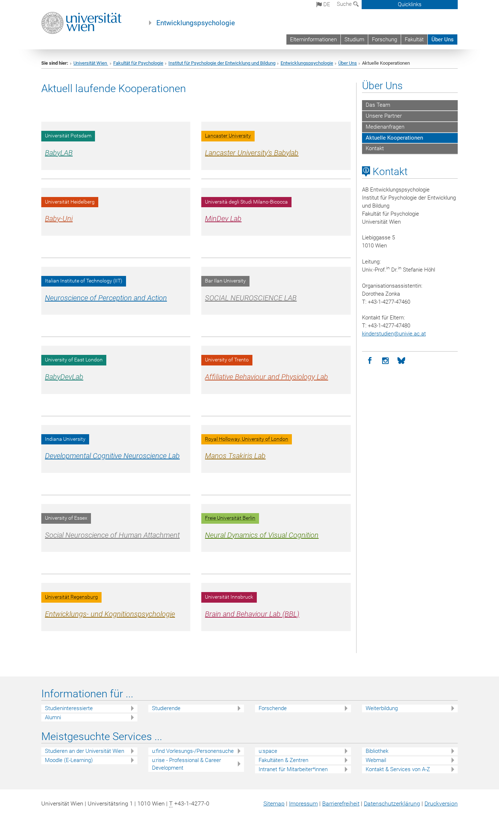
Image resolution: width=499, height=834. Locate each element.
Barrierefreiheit (340, 803)
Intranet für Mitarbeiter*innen (293, 769)
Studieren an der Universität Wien (84, 751)
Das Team (378, 105)
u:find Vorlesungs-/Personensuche (193, 751)
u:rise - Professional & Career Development (186, 764)
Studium (354, 39)
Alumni (53, 717)
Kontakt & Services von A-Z (398, 769)
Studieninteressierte (69, 708)
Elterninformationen (313, 39)
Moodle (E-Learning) (69, 760)
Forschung (384, 39)
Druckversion (441, 803)
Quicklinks (410, 4)
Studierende (166, 708)
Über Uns (442, 39)
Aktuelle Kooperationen (394, 137)
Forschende (273, 708)
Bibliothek (377, 751)
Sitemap (274, 803)
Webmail (376, 760)
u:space (268, 751)
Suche (345, 4)
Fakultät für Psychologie (138, 63)
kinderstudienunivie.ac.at (394, 333)
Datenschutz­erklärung (392, 803)
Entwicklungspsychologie (195, 23)
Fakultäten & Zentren (283, 760)
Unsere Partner (384, 116)
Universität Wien (90, 63)
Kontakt (375, 148)
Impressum (303, 803)
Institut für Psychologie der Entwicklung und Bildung (221, 63)
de (326, 4)
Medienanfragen (385, 127)
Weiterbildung (382, 708)
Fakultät (414, 39)
